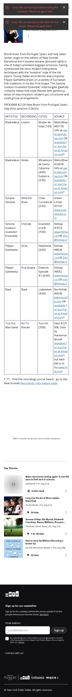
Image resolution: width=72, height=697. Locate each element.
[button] (36, 484)
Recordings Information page (38, 383)
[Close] (64, 7)
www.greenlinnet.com (60, 214)
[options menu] (28, 35)
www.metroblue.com (60, 134)
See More (44, 614)
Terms (21, 642)
